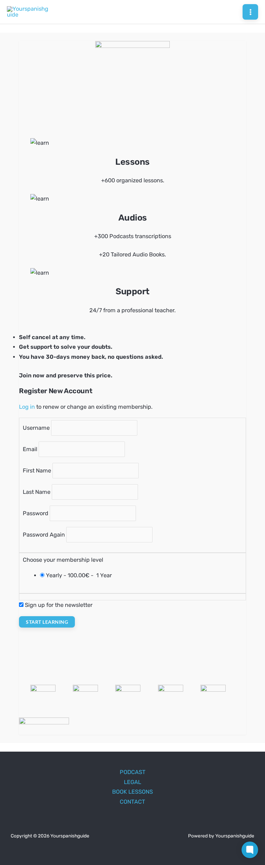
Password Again (44, 534)
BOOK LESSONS (132, 791)
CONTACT (132, 801)
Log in (27, 407)
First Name (37, 470)
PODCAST (133, 772)
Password (35, 513)
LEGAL (132, 782)
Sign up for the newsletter (58, 605)
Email (30, 449)
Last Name (36, 492)
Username (36, 428)
